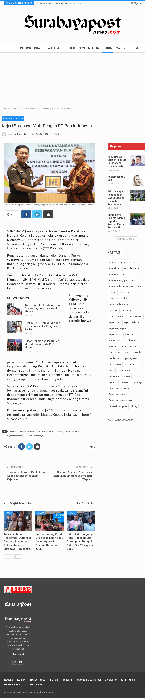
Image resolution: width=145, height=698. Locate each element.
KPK (124, 346)
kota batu (113, 346)
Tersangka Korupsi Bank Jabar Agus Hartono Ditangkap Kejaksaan (26, 476)
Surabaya (138, 382)
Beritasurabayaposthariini (121, 286)
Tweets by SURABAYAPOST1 (121, 420)
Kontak (21, 679)
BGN (140, 286)
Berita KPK (114, 274)
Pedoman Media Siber (88, 679)
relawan (125, 382)
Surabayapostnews (118, 394)
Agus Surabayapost (118, 262)
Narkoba (137, 352)
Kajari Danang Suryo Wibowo (22, 431)
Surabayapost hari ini (119, 388)
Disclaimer (111, 679)
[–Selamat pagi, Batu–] (137, 180)
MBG (127, 352)
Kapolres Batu (135, 316)
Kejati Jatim (115, 334)
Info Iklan (54, 679)
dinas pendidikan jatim (120, 304)
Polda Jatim (131, 364)
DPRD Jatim (128, 310)
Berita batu (114, 268)
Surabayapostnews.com (120, 400)
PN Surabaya (115, 364)
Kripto (133, 346)
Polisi (111, 370)
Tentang (67, 679)
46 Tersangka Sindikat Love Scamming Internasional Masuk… (43, 308)
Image (9, 118)
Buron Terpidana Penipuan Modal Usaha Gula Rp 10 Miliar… (42, 344)
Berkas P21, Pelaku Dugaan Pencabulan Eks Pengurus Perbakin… (42, 326)
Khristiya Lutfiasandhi (13, 436)
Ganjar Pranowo (116, 316)
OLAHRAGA (62, 3)
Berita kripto (129, 274)
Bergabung (36, 684)
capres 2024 (126, 292)
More (78, 3)
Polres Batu (124, 370)
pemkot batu (115, 358)
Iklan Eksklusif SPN (15, 684)
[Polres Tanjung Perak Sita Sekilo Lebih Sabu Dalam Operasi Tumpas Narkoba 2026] (49, 521)
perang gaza (131, 358)
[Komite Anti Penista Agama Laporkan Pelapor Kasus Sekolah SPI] (137, 219)
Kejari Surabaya (73, 431)
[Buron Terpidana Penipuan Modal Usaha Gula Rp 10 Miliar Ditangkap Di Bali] (14, 345)
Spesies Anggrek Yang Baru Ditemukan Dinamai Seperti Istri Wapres (72, 476)
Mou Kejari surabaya (34, 436)
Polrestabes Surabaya (119, 376)
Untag (134, 406)
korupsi (132, 340)
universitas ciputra (118, 406)
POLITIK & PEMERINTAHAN (82, 48)
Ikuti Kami (18, 654)
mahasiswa (114, 352)
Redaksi (9, 679)
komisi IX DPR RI (117, 340)
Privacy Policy (37, 679)
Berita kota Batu (132, 268)
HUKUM (107, 48)
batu (134, 262)
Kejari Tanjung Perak (119, 328)
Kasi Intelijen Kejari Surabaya (50, 431)
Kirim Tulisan (128, 679)
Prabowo (113, 382)
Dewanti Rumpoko (118, 298)
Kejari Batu (114, 322)
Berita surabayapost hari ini (122, 280)
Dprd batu (113, 310)
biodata (112, 292)
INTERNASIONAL (45, 3)
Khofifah (129, 334)
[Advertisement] (72, 79)
